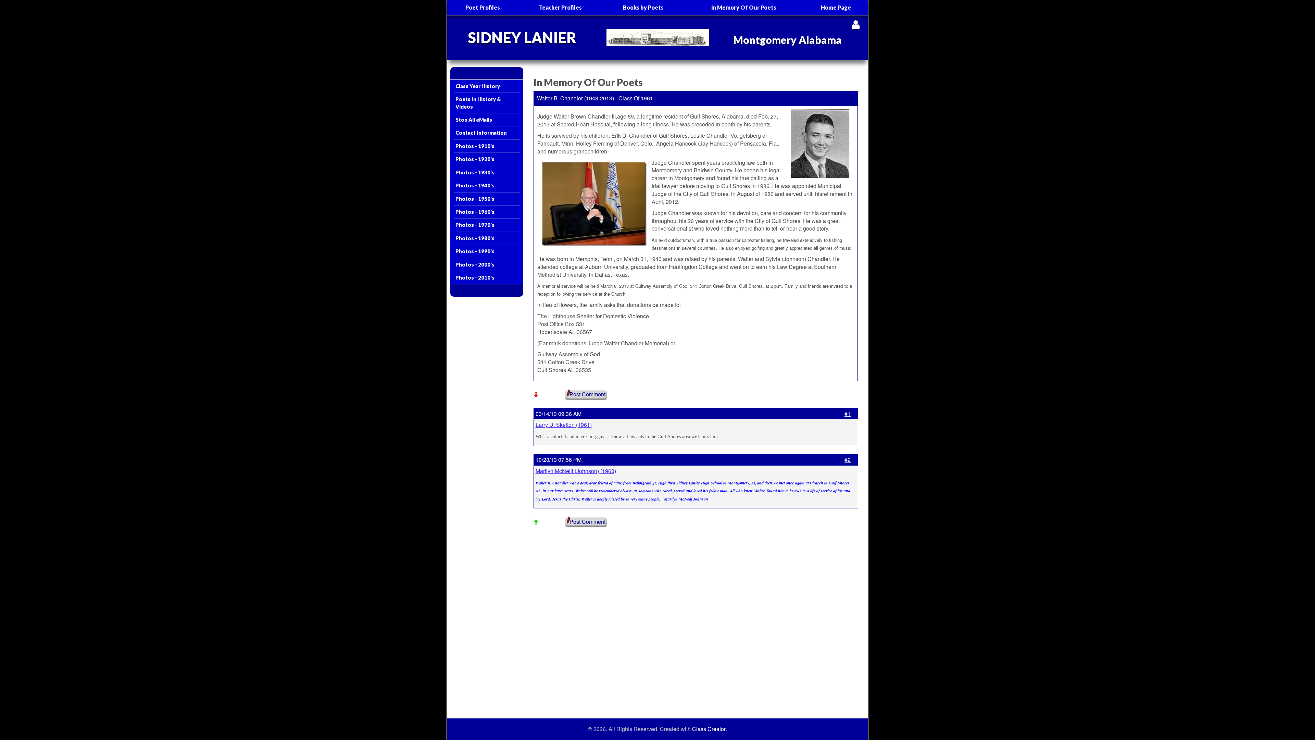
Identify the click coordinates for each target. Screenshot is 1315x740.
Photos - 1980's (474, 238)
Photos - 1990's (474, 251)
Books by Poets (643, 7)
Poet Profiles (482, 7)
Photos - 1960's (474, 212)
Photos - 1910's (474, 146)
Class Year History (477, 86)
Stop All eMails (473, 119)
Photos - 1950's (474, 199)
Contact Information (481, 133)
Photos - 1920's (474, 159)
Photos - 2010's (474, 277)
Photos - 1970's (474, 225)
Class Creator (709, 729)
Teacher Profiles (560, 7)
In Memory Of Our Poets (743, 7)
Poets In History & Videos (478, 102)
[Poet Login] (856, 24)
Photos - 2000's (474, 264)
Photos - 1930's (474, 172)
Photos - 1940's (474, 185)
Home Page (836, 7)
